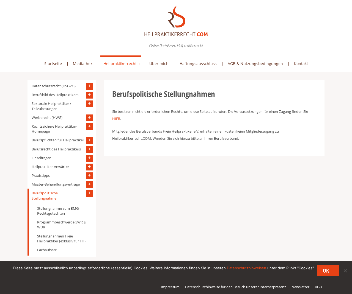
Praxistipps (41, 175)
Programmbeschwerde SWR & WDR (61, 224)
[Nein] (345, 270)
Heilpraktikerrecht (120, 63)
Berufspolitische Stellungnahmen (45, 195)
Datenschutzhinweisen (246, 268)
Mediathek (82, 63)
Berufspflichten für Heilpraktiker (58, 140)
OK (326, 270)
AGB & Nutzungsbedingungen (255, 63)
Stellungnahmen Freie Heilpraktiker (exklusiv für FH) (61, 238)
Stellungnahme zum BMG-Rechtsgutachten (58, 211)
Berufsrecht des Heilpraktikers (56, 149)
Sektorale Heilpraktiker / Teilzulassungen (51, 106)
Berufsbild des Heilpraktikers (55, 94)
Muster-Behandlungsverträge (56, 184)
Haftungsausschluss (198, 63)
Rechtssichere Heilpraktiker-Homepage (54, 129)
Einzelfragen (41, 157)
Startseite (53, 63)
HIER (116, 118)
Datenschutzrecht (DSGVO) (54, 85)
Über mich (159, 63)
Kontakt (301, 63)
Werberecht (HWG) (47, 117)
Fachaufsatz (47, 249)
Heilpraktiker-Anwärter (50, 166)
